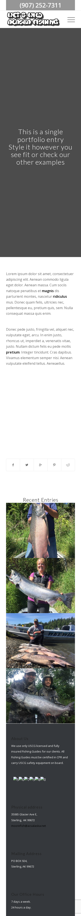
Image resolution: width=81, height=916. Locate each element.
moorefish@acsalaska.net (28, 826)
